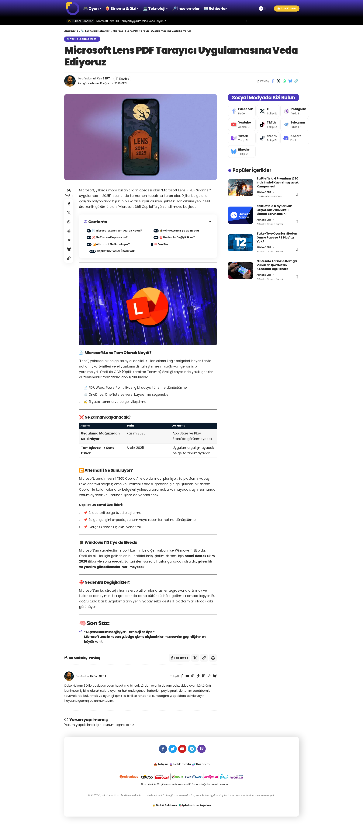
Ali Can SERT (101, 78)
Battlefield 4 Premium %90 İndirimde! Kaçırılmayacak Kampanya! (278, 182)
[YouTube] (187, 676)
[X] (268, 111)
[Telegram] (294, 124)
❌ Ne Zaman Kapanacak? (110, 237)
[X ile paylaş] (278, 81)
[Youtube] (242, 124)
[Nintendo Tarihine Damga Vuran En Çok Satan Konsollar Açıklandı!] (240, 270)
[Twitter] (172, 749)
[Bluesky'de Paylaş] (290, 81)
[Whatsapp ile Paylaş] (284, 81)
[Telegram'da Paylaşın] (68, 240)
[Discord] (294, 138)
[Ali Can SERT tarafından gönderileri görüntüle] (70, 81)
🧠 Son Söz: (161, 244)
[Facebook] (182, 676)
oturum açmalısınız (118, 725)
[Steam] (209, 676)
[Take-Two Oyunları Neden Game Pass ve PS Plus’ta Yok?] (240, 242)
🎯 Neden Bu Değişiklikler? (177, 237)
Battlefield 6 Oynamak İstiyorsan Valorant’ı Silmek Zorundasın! (274, 210)
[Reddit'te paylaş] (68, 230)
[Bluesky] (215, 676)
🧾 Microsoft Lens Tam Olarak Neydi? (117, 230)
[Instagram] (193, 676)
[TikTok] (198, 676)
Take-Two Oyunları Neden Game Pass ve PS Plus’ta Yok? (277, 238)
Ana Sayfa (71, 31)
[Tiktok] (268, 124)
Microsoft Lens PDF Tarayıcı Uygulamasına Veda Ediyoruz (131, 21)
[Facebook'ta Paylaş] (272, 81)
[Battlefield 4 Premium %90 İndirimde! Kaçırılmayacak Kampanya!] (240, 187)
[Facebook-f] (163, 749)
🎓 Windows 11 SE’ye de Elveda (179, 230)
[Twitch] (203, 676)
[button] (270, 8)
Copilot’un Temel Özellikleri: (116, 251)
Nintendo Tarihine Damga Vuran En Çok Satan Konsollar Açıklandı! (277, 265)
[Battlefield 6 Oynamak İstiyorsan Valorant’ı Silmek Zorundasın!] (240, 215)
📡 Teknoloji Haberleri (95, 31)
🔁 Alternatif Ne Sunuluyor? (111, 244)
